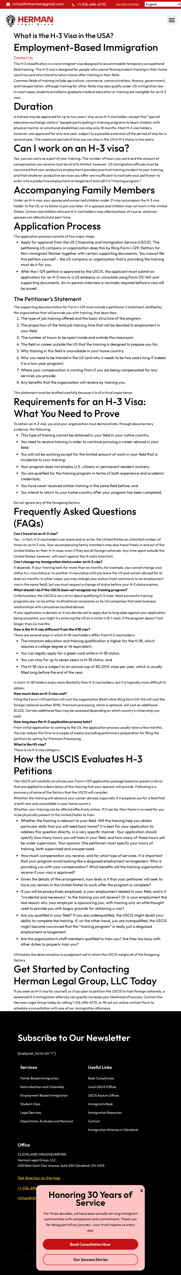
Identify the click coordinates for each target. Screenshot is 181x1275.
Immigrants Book (100, 1104)
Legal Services (30, 1112)
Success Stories (127, 4)
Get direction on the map (39, 1177)
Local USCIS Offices (102, 1087)
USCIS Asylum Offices (103, 1095)
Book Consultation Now (90, 1244)
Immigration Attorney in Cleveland (113, 1130)
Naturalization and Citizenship (42, 1087)
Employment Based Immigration (44, 1095)
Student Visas (30, 1104)
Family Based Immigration (39, 1078)
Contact (94, 1121)
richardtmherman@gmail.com (38, 3)
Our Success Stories (90, 1259)
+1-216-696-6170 (91, 4)
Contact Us (23, 57)
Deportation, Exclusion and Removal (46, 1121)
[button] (172, 20)
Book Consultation (101, 1078)
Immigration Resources (104, 1112)
